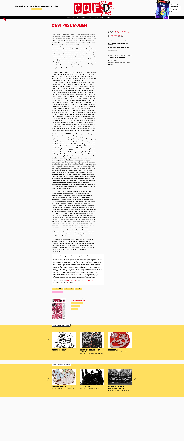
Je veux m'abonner (75, 306)
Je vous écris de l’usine (125, 32)
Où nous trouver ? (99, 17)
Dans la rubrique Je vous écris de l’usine (61, 325)
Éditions (90, 17)
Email (72, 288)
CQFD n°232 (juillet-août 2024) (66, 388)
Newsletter (108, 17)
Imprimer (79, 288)
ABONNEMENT (71, 280)
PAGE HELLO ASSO (86, 280)
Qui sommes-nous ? (70, 17)
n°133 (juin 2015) (120, 352)
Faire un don (74, 309)
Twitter (60, 288)
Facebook (55, 288)
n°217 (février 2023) (121, 390)
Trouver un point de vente (77, 303)
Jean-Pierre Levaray (116, 35)
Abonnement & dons (36, 9)
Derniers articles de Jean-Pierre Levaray (61, 364)
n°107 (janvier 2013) (65, 352)
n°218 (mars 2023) (92, 388)
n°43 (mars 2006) (78, 301)
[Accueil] (92, 8)
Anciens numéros (81, 17)
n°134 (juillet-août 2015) (94, 353)
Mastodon (67, 288)
